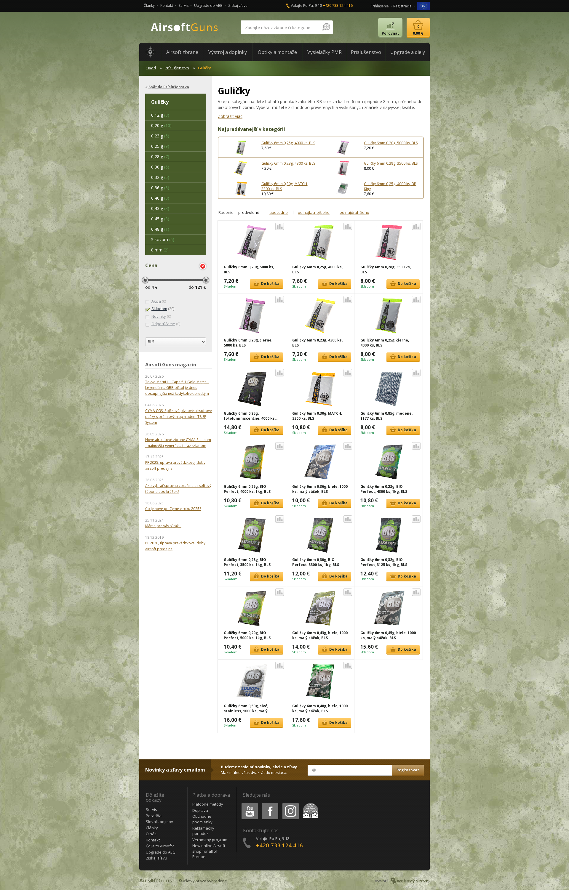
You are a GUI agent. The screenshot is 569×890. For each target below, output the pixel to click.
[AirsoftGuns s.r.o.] (185, 27)
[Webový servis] (410, 881)
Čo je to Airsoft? (160, 846)
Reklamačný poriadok (203, 830)
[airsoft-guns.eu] (423, 5)
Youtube (248, 804)
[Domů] (150, 52)
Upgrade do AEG (208, 5)
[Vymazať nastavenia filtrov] (202, 266)
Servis (183, 5)
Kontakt (166, 5)
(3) (160, 115)
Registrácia (402, 6)
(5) (160, 136)
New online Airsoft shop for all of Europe (208, 851)
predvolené (248, 212)
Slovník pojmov (159, 821)
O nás (151, 833)
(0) (158, 301)
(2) (160, 250)
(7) (160, 156)
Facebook (270, 804)
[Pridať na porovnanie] (279, 226)
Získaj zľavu (237, 5)
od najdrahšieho (354, 212)
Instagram (290, 804)
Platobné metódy (207, 804)
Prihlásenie (379, 6)
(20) (162, 308)
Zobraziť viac (230, 116)
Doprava (200, 810)
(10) (161, 125)
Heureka (309, 804)
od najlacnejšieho (314, 212)
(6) (160, 167)
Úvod (151, 67)
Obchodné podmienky (202, 819)
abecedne (278, 212)
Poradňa (154, 815)
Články (149, 5)
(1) (160, 229)
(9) (160, 146)
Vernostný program (209, 839)
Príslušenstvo (177, 67)
